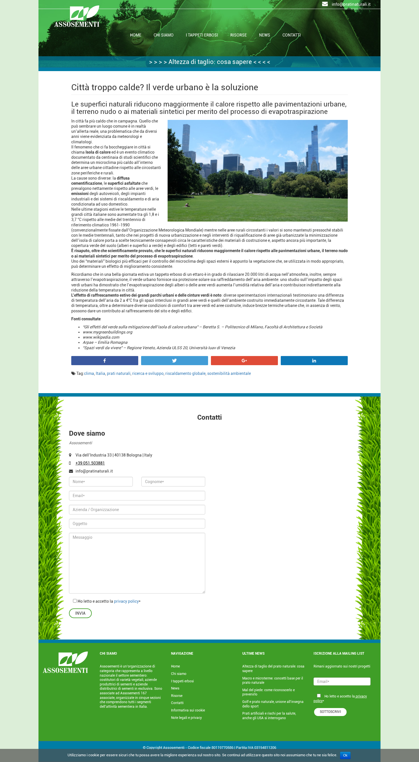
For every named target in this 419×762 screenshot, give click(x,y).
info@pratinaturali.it (351, 4)
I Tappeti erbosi (202, 35)
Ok (345, 755)
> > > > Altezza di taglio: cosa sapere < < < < (209, 61)
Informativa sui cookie (188, 710)
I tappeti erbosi (182, 681)
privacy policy (126, 601)
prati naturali (119, 373)
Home (135, 35)
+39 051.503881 (90, 463)
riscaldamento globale (185, 373)
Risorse (238, 35)
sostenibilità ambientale (229, 373)
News (264, 35)
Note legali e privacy (186, 718)
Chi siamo (164, 35)
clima (89, 373)
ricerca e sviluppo (148, 373)
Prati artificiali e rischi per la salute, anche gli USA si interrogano (269, 715)
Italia (100, 373)
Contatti (291, 35)
